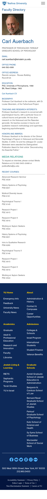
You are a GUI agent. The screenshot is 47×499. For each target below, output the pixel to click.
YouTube (16, 460)
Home (14, 3)
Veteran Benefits (35, 354)
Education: (7, 83)
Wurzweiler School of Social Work (35, 443)
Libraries (7, 357)
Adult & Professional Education (9, 337)
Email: (5, 56)
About (30, 292)
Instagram (31, 460)
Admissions (33, 324)
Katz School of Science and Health (34, 425)
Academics (9, 324)
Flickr (36, 460)
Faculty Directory (13, 9)
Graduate (8, 330)
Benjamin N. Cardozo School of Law (35, 390)
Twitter (21, 460)
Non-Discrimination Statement (17, 486)
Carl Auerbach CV (9, 93)
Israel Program (34, 337)
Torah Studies (10, 386)
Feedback (8, 303)
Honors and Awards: (12, 133)
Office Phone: (9, 64)
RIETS (6, 374)
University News (11, 307)
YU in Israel (8, 390)
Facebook (11, 460)
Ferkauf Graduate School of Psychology (35, 414)
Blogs (26, 460)
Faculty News (9, 312)
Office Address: (10, 72)
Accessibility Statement (16, 480)
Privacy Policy (32, 480)
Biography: (7, 98)
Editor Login (17, 483)
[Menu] (43, 3)
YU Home (8, 292)
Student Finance (35, 350)
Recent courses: (10, 171)
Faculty (6, 353)
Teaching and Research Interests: (19, 109)
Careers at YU (37, 486)
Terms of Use (30, 483)
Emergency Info (11, 298)
